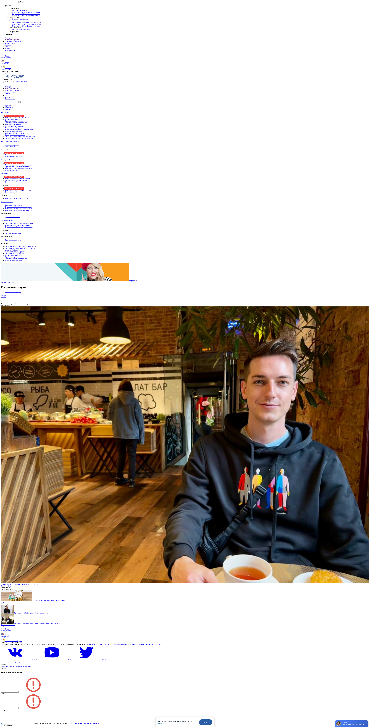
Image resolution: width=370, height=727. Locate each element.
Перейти (3, 602)
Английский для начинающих (14, 133)
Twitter (103, 659)
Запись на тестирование (23, 666)
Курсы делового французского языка (17, 167)
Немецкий (4, 173)
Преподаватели (10, 50)
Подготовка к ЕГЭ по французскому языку (26, 26)
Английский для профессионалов (16, 123)
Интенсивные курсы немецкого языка (17, 178)
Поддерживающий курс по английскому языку (20, 128)
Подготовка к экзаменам (13, 124)
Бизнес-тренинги (10, 146)
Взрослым (8, 106)
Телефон (3, 693)
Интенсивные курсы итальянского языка (18, 190)
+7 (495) (8, 82)
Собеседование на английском (15, 135)
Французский (5, 160)
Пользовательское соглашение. (99, 644)
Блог (6, 46)
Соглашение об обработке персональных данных (84, 723)
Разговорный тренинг (12, 145)
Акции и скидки (10, 43)
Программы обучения (12, 40)
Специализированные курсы (14, 252)
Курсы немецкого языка (20, 19)
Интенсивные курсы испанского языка (17, 155)
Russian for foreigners (11, 250)
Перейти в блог (6, 586)
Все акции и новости (8, 625)
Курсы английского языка (20, 10)
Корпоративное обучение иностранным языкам (20, 246)
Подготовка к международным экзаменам (26, 15)
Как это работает (163, 723)
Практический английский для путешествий (19, 129)
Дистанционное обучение (13, 131)
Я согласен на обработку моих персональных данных (50, 723)
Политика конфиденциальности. (120, 644)
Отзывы (7, 48)
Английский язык (7, 202)
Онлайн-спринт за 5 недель (14, 116)
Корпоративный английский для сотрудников (20, 248)
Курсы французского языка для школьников (26, 22)
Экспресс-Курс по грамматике (15, 126)
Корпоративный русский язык (15, 253)
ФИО (2, 676)
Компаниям (8, 109)
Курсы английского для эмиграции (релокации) (20, 136)
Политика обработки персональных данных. (146, 644)
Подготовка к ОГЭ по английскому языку (26, 12)
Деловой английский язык (13, 119)
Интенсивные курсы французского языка (18, 165)
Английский (5, 112)
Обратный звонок (21, 81)
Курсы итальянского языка (21, 29)
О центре (8, 38)
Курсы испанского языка (20, 33)
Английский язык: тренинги (10, 141)
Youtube (69, 659)
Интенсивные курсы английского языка (18, 117)
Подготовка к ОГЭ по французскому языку (26, 24)
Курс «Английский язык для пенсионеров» (19, 138)
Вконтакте (33, 659)
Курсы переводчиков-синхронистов (16, 121)
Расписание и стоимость (13, 41)
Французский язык (7, 220)
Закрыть (4, 668)
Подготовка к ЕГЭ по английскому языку (26, 14)
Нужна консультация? (8, 666)
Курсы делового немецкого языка (16, 180)
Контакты (8, 45)
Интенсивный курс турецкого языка (17, 198)
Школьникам (9, 107)
